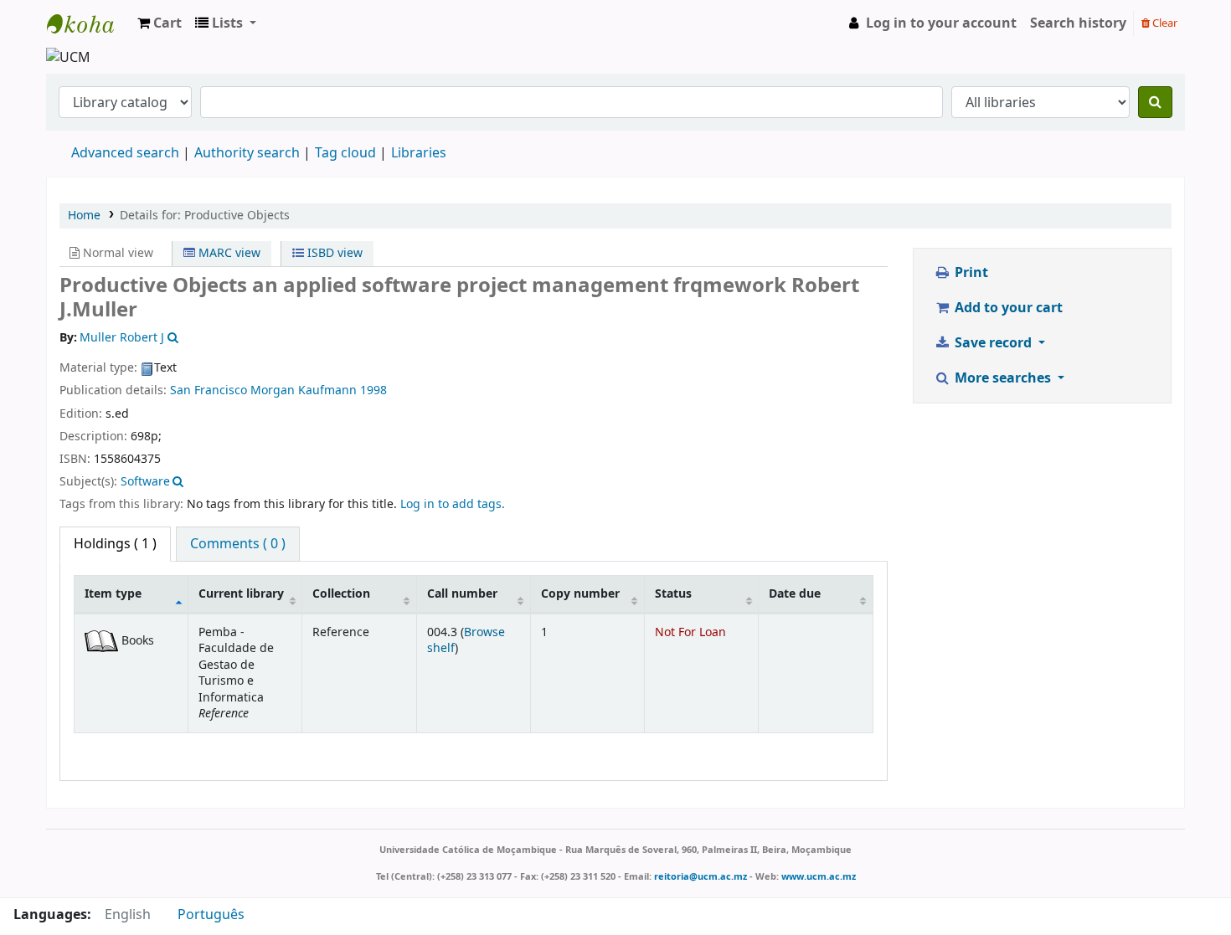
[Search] (1155, 102)
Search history (1078, 23)
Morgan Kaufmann (303, 390)
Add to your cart (1007, 308)
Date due (795, 594)
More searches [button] (1002, 378)
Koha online (89, 23)
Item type (113, 594)
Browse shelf (466, 640)
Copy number (580, 594)
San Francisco (208, 390)
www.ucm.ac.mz (818, 876)
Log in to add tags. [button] (452, 504)
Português (211, 915)
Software (145, 482)
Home (84, 215)
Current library (241, 594)
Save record (993, 343)
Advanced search (125, 153)
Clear (1163, 23)
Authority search (247, 153)
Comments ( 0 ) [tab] (238, 544)
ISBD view (333, 253)
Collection (341, 594)
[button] (159, 23)
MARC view (227, 253)
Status (673, 594)
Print (969, 273)
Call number (462, 594)
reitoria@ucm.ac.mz (700, 876)
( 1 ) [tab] (115, 544)
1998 (373, 390)
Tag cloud (345, 153)
